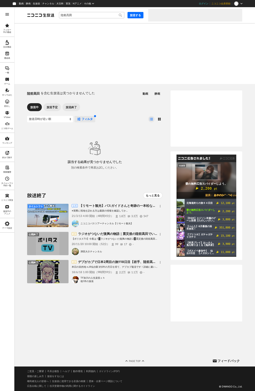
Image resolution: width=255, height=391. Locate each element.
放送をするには (55, 376)
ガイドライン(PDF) (109, 371)
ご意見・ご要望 (35, 371)
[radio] (151, 119)
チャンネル (48, 3)
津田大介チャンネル (91, 251)
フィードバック (229, 361)
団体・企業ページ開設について (105, 381)
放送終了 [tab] (71, 107)
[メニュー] (160, 206)
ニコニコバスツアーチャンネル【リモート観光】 (106, 223)
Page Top (135, 361)
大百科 (60, 3)
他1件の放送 (87, 281)
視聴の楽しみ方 (35, 376)
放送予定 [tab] (52, 107)
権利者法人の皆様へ (38, 381)
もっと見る (153, 195)
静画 (28, 3)
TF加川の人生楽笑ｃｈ (92, 277)
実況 (68, 3)
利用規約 (91, 371)
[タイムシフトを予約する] (64, 208)
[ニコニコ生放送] (40, 15)
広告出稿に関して (36, 385)
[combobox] (91, 15)
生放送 (36, 3)
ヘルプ (66, 371)
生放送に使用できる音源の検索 (68, 381)
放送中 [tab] (34, 107)
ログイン (203, 3)
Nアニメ (77, 3)
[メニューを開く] (7, 14)
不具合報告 (53, 371)
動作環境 (78, 371)
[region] (7, 199)
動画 (21, 3)
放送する (135, 15)
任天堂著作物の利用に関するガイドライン (72, 386)
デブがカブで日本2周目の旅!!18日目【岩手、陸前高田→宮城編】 (125, 262)
